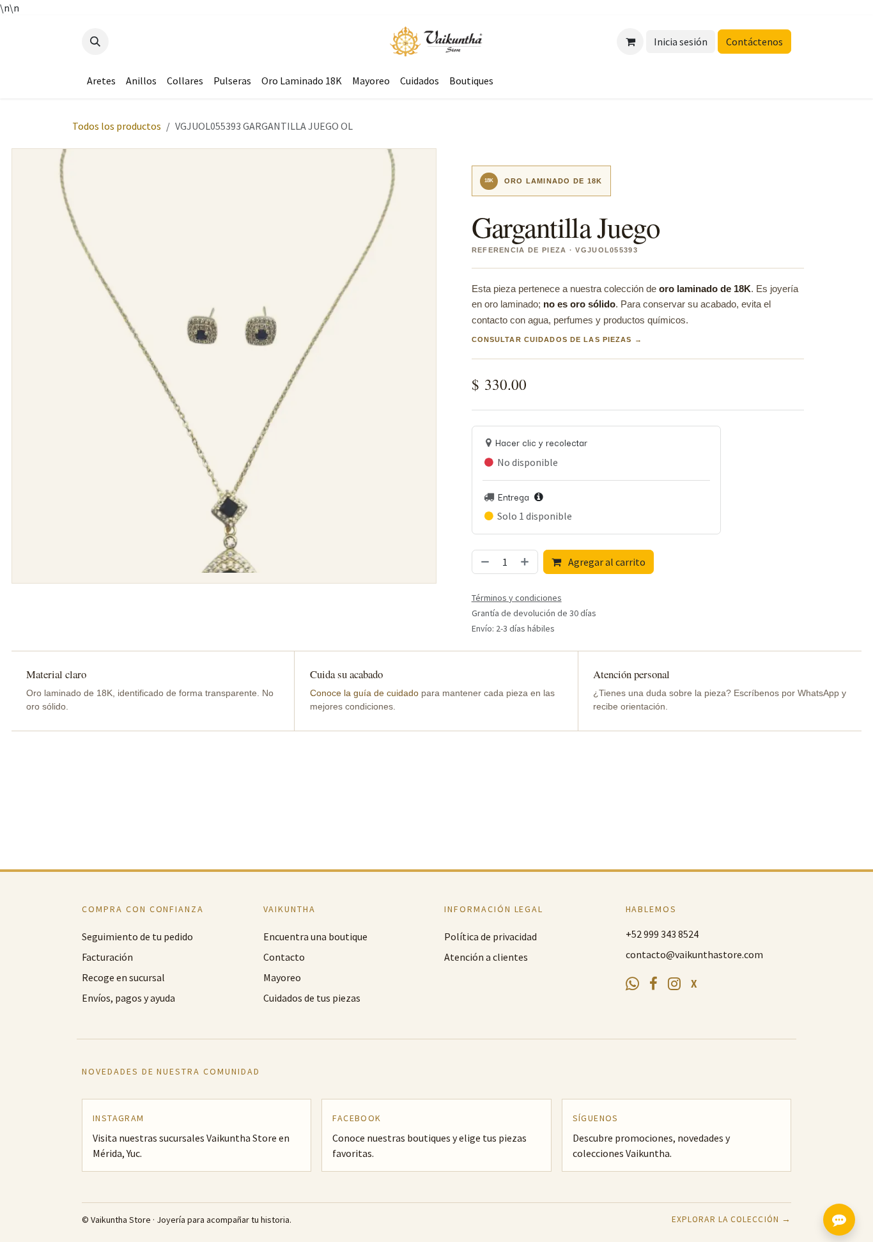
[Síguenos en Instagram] (674, 984)
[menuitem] (101, 80)
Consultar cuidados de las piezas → (557, 339)
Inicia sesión (680, 41)
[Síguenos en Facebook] (653, 984)
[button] (95, 41)
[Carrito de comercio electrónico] (630, 41)
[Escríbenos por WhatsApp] (632, 984)
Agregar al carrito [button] (605, 561)
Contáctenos (754, 41)
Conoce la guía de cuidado (364, 693)
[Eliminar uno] (483, 561)
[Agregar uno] (525, 561)
